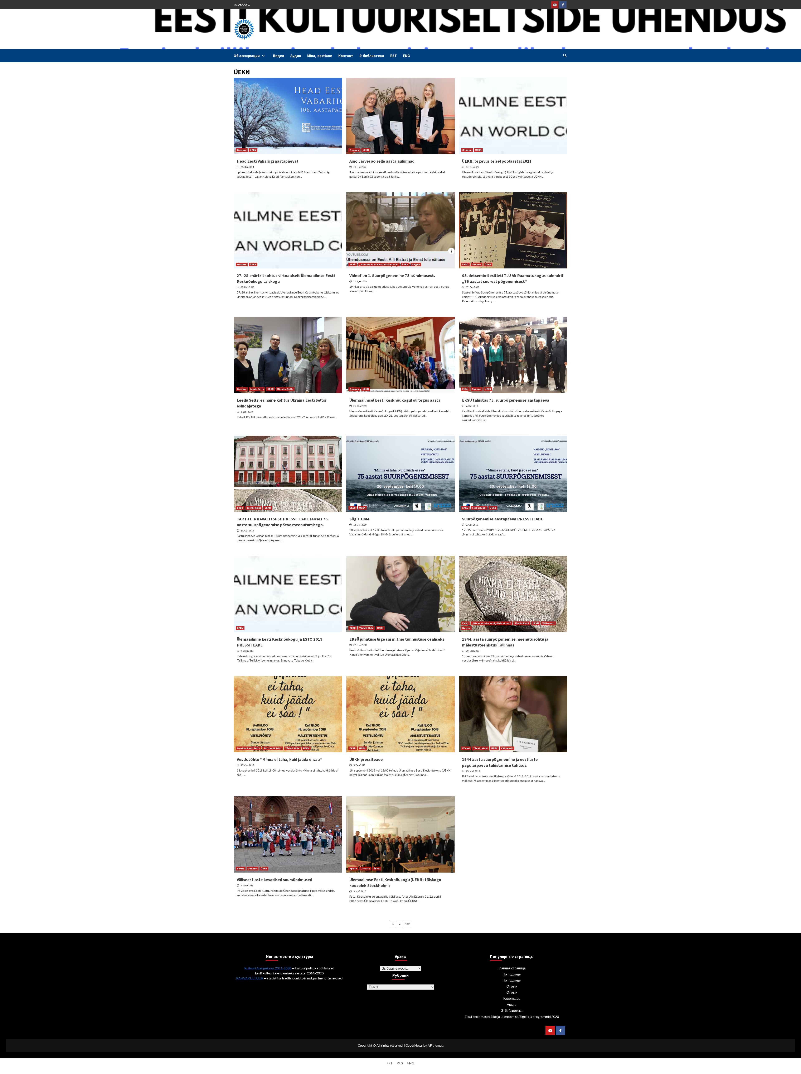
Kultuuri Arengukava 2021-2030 (267, 968)
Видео (278, 55)
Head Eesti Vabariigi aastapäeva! (267, 161)
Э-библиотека (371, 55)
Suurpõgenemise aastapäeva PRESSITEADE (502, 518)
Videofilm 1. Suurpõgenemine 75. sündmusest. (392, 275)
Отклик (241, 150)
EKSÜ (353, 264)
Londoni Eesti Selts (248, 748)
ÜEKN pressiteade (366, 759)
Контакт (345, 55)
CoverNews (414, 1045)
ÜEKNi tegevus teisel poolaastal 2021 (497, 161)
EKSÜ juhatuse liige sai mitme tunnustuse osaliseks (396, 639)
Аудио (295, 55)
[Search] (564, 55)
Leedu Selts (257, 389)
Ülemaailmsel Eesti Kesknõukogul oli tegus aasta (395, 400)
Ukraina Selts (285, 389)
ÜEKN (253, 150)
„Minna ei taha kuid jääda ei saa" (378, 264)
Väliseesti (548, 623)
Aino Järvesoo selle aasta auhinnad (381, 161)
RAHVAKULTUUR (249, 978)
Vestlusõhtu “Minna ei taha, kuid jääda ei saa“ (279, 759)
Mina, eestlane (319, 55)
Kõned (466, 748)
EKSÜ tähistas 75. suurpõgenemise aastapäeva (505, 400)
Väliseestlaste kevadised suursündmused (274, 879)
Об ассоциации (247, 55)
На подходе (512, 974)
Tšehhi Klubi (254, 507)
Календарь (511, 998)
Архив (240, 868)
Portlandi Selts (272, 748)
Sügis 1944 (359, 518)
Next (407, 924)
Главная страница (512, 968)
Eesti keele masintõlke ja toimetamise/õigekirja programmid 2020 (512, 1016)
